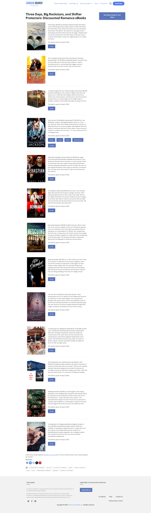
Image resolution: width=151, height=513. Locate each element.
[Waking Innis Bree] (36, 416)
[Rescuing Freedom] (36, 252)
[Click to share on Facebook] (30, 462)
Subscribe (118, 3)
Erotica (49, 467)
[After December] (36, 287)
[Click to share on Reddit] (33, 462)
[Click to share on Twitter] (36, 462)
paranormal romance (44, 470)
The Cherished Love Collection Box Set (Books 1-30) (65, 362)
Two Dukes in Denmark (55, 191)
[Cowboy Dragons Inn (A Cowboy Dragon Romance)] (36, 108)
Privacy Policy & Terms (116, 501)
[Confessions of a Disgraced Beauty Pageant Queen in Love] (36, 451)
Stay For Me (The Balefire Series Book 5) (61, 120)
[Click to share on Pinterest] (40, 462)
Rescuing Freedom (54, 225)
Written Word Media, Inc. (75, 505)
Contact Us (119, 497)
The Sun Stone (53, 294)
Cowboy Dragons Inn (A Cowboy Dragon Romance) (65, 91)
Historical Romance (60, 467)
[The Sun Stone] (36, 321)
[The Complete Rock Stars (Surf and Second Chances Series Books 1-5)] (36, 83)
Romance (56, 470)
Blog (96, 3)
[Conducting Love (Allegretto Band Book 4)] (36, 354)
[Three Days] (36, 50)
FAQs (110, 497)
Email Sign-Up (73, 3)
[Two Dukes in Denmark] (36, 217)
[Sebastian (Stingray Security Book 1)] (36, 182)
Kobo (67, 140)
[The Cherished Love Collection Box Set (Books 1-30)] (36, 381)
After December (53, 259)
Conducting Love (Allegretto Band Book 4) (62, 329)
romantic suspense (66, 470)
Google (52, 145)
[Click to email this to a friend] (27, 462)
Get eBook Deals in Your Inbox (112, 16)
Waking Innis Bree (53, 392)
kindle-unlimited (80, 467)
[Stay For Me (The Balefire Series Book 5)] (36, 147)
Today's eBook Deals (60, 3)
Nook (59, 140)
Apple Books (78, 140)
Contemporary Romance (37, 467)
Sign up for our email (50, 455)
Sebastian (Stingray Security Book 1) (60, 157)
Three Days (51, 25)
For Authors (103, 3)
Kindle (51, 46)
